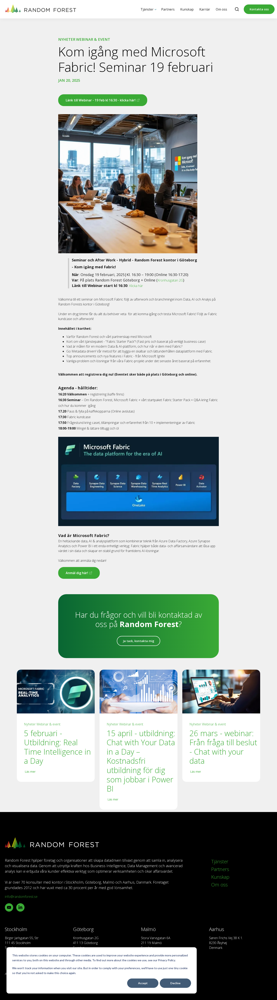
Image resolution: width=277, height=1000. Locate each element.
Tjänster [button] (147, 9)
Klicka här (136, 286)
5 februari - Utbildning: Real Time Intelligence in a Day (57, 747)
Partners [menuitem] (220, 869)
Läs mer (30, 771)
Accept (143, 983)
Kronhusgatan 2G (170, 280)
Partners (168, 9)
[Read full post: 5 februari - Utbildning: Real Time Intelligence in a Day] (56, 691)
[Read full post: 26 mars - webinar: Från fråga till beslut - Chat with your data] (221, 691)
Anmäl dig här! (74, 575)
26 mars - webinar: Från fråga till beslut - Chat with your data (223, 747)
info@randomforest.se (21, 896)
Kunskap (187, 9)
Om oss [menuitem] (219, 884)
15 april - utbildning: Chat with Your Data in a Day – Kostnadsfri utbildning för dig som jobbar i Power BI (141, 761)
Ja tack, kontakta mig (138, 641)
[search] (237, 9)
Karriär (204, 9)
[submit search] (237, 9)
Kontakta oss (259, 9)
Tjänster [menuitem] (219, 861)
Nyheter (66, 39)
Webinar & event (93, 39)
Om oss (221, 9)
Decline (175, 983)
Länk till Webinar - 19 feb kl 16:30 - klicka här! (97, 102)
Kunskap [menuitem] (220, 876)
